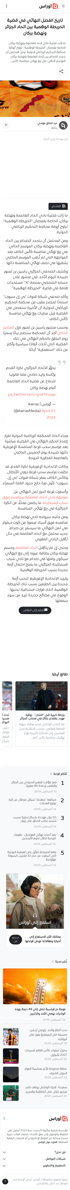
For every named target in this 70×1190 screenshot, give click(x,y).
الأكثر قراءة (60, 774)
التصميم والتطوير (54, 1166)
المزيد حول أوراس (47, 1142)
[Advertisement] (35, 173)
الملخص (56, 206)
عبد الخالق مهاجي (47, 123)
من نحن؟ (60, 1152)
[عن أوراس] (35, 1118)
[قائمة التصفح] (6, 6)
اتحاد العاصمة (27, 548)
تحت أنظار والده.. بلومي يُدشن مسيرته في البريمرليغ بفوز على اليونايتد (48, 1035)
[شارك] (61, 72)
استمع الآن (15, 939)
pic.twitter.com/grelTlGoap (32, 395)
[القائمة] (63, 6)
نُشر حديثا (61, 962)
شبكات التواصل (56, 1159)
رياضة (54, 128)
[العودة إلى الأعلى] (5, 1181)
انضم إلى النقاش (33, 610)
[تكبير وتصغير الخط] (6, 125)
